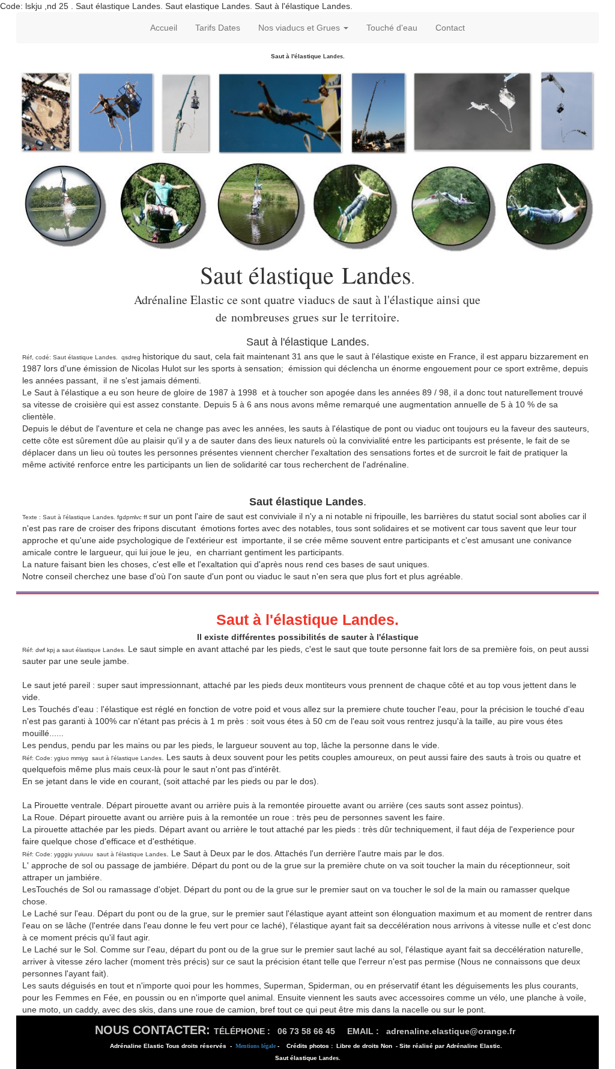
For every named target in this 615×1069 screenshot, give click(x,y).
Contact (450, 27)
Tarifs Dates (217, 27)
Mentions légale (255, 1046)
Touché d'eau (391, 27)
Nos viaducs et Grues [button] (300, 27)
